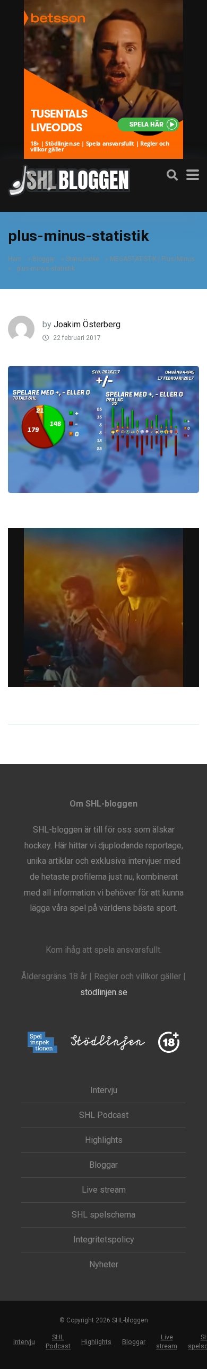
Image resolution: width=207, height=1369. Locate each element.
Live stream (104, 1190)
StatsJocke (82, 259)
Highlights (104, 1140)
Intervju (103, 1090)
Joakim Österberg (87, 324)
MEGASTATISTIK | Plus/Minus (152, 259)
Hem (15, 259)
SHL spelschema (103, 1215)
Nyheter (103, 1264)
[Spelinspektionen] (43, 1043)
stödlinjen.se (103, 992)
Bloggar (43, 259)
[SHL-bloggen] (69, 179)
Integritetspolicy (103, 1240)
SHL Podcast (103, 1115)
